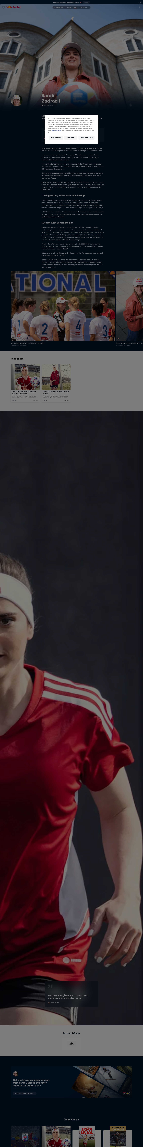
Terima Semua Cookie (86, 137)
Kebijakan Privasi (56, 130)
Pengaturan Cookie (56, 137)
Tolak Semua (70, 137)
